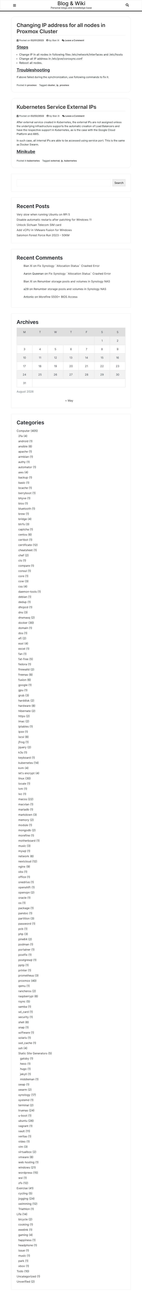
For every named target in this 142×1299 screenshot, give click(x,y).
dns (20, 612)
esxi (21, 643)
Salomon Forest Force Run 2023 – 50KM (43, 235)
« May (69, 400)
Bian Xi (55, 40)
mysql (22, 851)
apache (23, 451)
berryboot (25, 493)
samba (22, 1006)
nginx (21, 866)
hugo (23, 1069)
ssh (20, 1048)
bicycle (23, 1219)
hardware (24, 705)
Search (118, 183)
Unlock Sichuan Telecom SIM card (39, 225)
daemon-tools (27, 591)
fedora (22, 664)
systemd (23, 1100)
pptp (21, 965)
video (22, 1141)
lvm (20, 788)
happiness (25, 1240)
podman (23, 944)
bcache (23, 488)
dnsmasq (24, 617)
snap (21, 1027)
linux (21, 778)
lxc (20, 794)
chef (21, 555)
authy (22, 462)
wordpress (25, 1172)
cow (21, 581)
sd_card (23, 1012)
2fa (20, 436)
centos (22, 534)
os (19, 903)
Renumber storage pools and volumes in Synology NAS (73, 281)
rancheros (24, 991)
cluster (51, 85)
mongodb (24, 830)
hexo (23, 1063)
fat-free (23, 659)
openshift (24, 887)
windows (24, 1167)
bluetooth (24, 508)
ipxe (21, 731)
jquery (22, 747)
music (22, 845)
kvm (21, 768)
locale (22, 783)
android (23, 441)
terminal (23, 1105)
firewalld (24, 669)
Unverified (23, 1281)
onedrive (24, 882)
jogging (23, 1198)
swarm (22, 1089)
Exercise (22, 1188)
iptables (23, 726)
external (55, 160)
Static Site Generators (32, 1053)
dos (20, 633)
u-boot (22, 1115)
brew (21, 513)
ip (57, 85)
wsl (20, 1178)
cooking (23, 1224)
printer (22, 970)
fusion (22, 679)
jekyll (23, 1074)
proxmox (32, 85)
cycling (23, 1193)
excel (21, 648)
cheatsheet (25, 550)
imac (21, 721)
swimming (25, 1203)
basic (21, 482)
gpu (20, 690)
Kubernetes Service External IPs (56, 107)
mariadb (23, 809)
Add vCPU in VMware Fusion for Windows (44, 230)
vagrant (23, 1126)
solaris (22, 1037)
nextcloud (24, 861)
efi (20, 638)
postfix (23, 954)
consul (22, 571)
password (24, 923)
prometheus (26, 975)
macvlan (23, 804)
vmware (23, 1157)
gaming (23, 1235)
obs (20, 871)
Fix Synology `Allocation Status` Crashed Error (68, 266)
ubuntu (22, 1120)
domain (23, 628)
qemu (22, 986)
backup (23, 477)
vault (21, 1131)
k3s (20, 752)
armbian (23, 456)
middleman (27, 1079)
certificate (25, 545)
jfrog (21, 742)
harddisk (24, 700)
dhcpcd (23, 607)
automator (25, 467)
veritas (22, 1136)
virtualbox (25, 1152)
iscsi (21, 737)
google (23, 685)
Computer (23, 430)
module (23, 825)
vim (20, 1146)
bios (21, 503)
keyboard (24, 757)
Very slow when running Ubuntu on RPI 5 (43, 214)
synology (24, 1095)
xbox (21, 1266)
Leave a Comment (74, 40)
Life (19, 1214)
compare (24, 565)
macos (22, 799)
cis (20, 560)
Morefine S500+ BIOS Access (58, 296)
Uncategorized (26, 1276)
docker (23, 622)
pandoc (23, 913)
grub (21, 695)
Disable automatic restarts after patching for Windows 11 (54, 219)
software (24, 1032)
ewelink (23, 1229)
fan (20, 654)
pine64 (22, 939)
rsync (21, 1001)
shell (21, 1022)
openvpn (24, 892)
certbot (23, 539)
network (23, 856)
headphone (25, 1245)
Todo (20, 1271)
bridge (22, 519)
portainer (24, 949)
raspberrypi (25, 996)
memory (23, 820)
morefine (24, 835)
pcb (20, 929)
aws (21, 472)
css (20, 586)
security (23, 1017)
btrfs (21, 524)
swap (21, 1084)
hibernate (24, 711)
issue (21, 1250)
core (21, 576)
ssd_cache (25, 1043)
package (24, 908)
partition (24, 918)
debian (22, 596)
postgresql (25, 960)
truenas (23, 1110)
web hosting (26, 1162)
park (21, 1261)
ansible (23, 446)
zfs (20, 1183)
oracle (22, 897)
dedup (22, 602)
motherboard (27, 840)
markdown (25, 814)
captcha (23, 529)
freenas (23, 674)
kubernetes (33, 160)
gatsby (24, 1058)
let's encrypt (26, 773)
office (22, 877)
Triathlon (24, 1209)
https (21, 716)
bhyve (22, 498)
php (20, 934)
